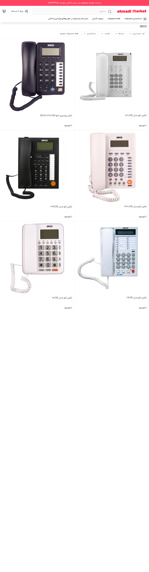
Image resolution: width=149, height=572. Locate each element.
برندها (121, 33)
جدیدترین (137, 33)
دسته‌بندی (91, 33)
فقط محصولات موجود (69, 33)
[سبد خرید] (4, 11)
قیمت (107, 33)
